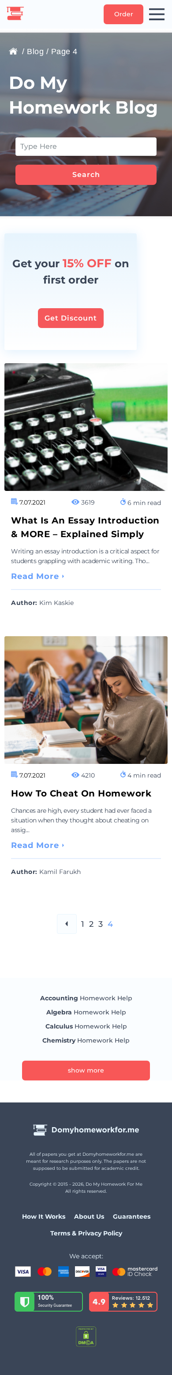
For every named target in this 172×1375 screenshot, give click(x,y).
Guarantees (131, 1216)
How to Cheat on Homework (81, 793)
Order (123, 14)
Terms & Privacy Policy (86, 1233)
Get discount (71, 318)
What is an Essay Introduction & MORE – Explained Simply (85, 527)
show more (86, 1070)
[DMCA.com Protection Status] (86, 1338)
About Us (89, 1216)
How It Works (43, 1216)
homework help (86, 998)
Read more (35, 576)
